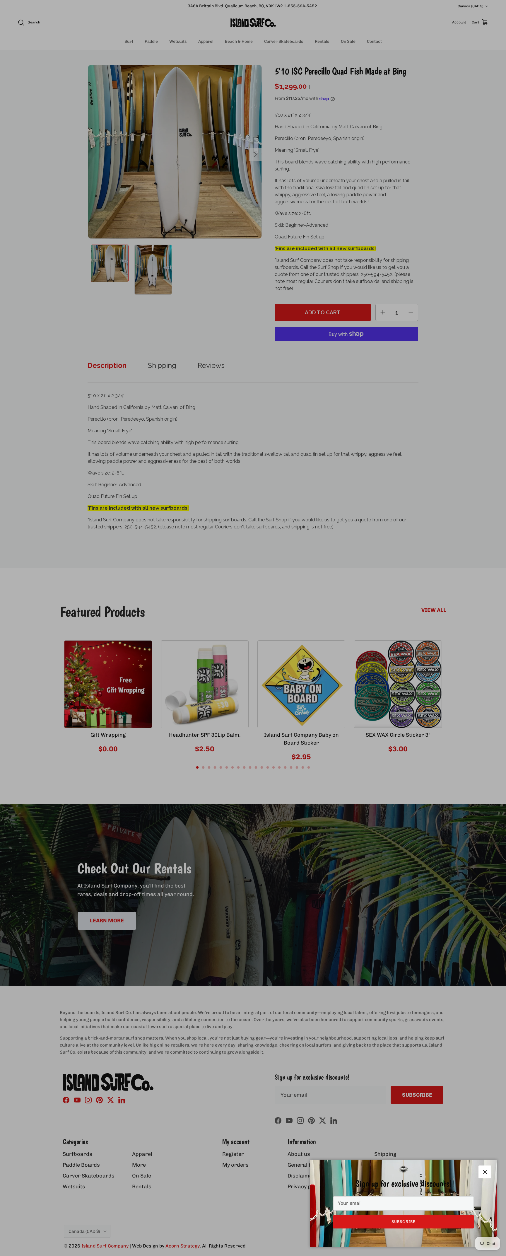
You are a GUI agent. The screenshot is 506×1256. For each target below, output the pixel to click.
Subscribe (403, 1221)
